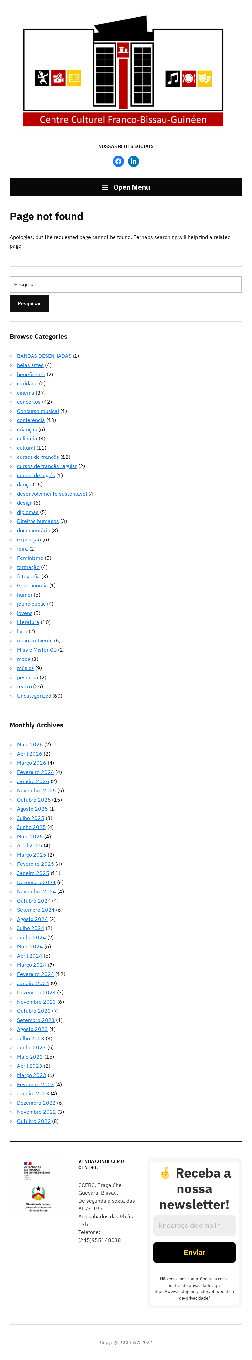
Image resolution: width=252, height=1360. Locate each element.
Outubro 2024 (34, 900)
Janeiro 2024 (33, 983)
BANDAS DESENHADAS (44, 356)
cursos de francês (38, 457)
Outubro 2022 (34, 1121)
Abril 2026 (29, 753)
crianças (27, 429)
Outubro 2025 (34, 799)
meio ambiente (35, 640)
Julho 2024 (30, 928)
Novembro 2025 (36, 790)
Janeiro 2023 (33, 1093)
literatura (28, 622)
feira (22, 548)
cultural (26, 447)
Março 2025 (31, 854)
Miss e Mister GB (37, 649)
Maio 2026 (30, 744)
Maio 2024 (30, 946)
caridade (27, 383)
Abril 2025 (29, 845)
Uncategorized (34, 695)
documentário (33, 530)
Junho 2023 (31, 1047)
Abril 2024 (29, 955)
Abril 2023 (29, 1066)
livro (22, 631)
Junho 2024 (31, 937)
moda (24, 659)
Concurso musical (38, 411)
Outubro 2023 (34, 1010)
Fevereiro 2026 (35, 772)
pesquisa (27, 677)
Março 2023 (31, 1075)
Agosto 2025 (32, 808)
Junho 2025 (31, 827)
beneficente (31, 374)
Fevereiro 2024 (35, 974)
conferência (31, 420)
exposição (29, 539)
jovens (24, 613)
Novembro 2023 (36, 1001)
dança (24, 484)
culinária (27, 438)
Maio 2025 (30, 836)
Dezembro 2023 (36, 992)
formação (28, 567)
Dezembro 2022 (36, 1102)
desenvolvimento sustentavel (52, 493)
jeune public (31, 603)
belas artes (30, 365)
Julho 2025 (30, 818)
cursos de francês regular (47, 466)
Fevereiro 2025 (35, 864)
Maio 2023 (30, 1056)
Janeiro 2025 (33, 873)
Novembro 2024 (36, 891)
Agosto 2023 (32, 1029)
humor (24, 594)
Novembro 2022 (36, 1111)
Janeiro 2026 (33, 781)
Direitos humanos (38, 521)
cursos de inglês (36, 475)
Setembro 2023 (36, 1020)
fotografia (28, 576)
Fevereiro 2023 (35, 1084)
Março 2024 (31, 965)
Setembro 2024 (36, 909)
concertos (29, 401)
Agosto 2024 (32, 919)
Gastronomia (32, 585)
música (25, 668)
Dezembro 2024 (36, 882)
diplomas (28, 512)
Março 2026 (31, 763)
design (24, 502)
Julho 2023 (30, 1038)
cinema (25, 392)
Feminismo (30, 558)
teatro (24, 686)
